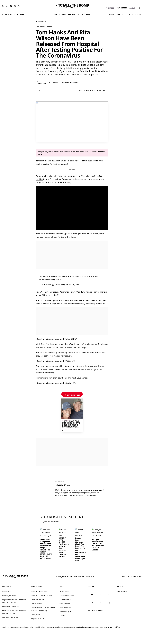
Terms (107, 634)
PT (109, 594)
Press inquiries (65, 608)
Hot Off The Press (44, 27)
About (132, 8)
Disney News (35, 614)
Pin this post (72, 395)
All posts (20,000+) (37, 618)
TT (100, 594)
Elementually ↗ (65, 612)
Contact (62, 616)
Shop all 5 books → (123, 591)
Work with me (65, 604)
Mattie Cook (62, 485)
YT (92, 603)
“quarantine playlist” (69, 292)
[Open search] (140, 8)
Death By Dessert (37, 600)
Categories (122, 8)
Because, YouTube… (9, 596)
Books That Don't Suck (10, 607)
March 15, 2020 (72, 284)
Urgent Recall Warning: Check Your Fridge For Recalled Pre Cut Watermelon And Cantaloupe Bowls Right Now (80, 549)
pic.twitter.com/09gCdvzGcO (50, 279)
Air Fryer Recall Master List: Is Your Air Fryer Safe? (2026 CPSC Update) (98, 544)
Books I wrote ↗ (65, 600)
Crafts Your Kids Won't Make (41, 596)
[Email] (18, 6)
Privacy (100, 634)
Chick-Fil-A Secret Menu (11, 617)
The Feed (110, 8)
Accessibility (136, 634)
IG (92, 594)
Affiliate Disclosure (120, 634)
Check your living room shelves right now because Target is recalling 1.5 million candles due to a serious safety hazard (46, 548)
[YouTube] (15, 6)
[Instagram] (3, 6)
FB (100, 603)
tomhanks (72, 170)
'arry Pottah (6, 592)
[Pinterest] (11, 6)
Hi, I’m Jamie (64, 592)
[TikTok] (7, 6)
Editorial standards (67, 596)
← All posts (41, 21)
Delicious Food (36, 604)
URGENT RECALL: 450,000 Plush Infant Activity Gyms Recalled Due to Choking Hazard (64, 547)
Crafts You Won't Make (39, 592)
